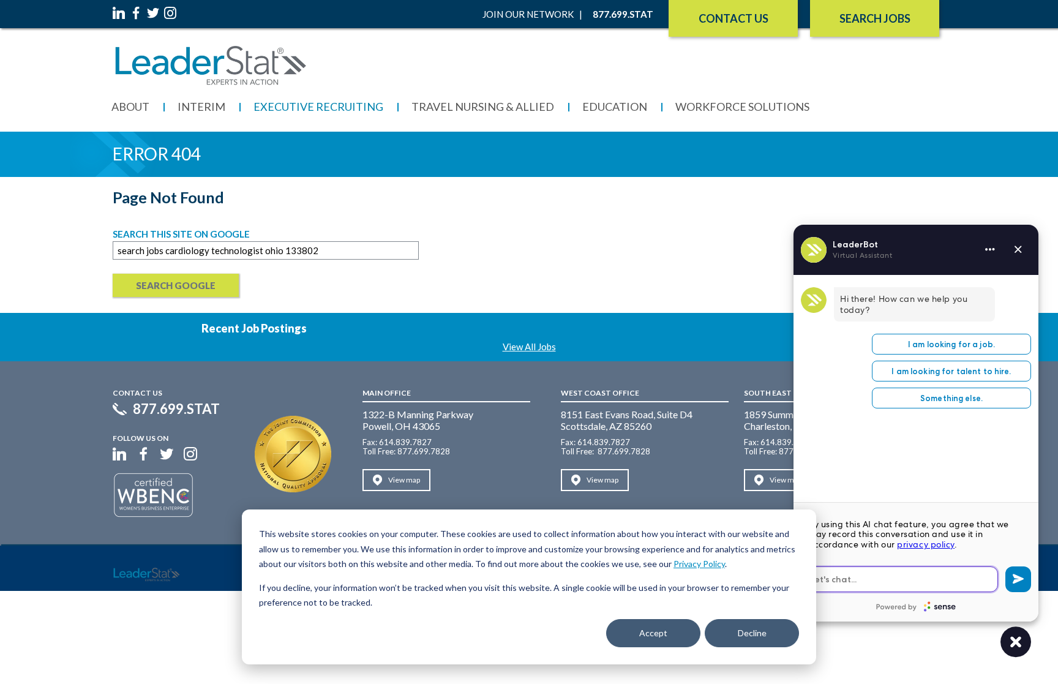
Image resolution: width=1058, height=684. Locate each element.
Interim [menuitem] (201, 106)
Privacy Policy (699, 563)
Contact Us (733, 18)
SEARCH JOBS (874, 18)
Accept (653, 633)
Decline (752, 633)
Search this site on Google (181, 233)
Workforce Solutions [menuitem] (742, 106)
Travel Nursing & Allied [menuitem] (482, 106)
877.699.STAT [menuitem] (623, 14)
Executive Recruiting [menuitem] (318, 106)
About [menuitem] (130, 106)
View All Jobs (529, 346)
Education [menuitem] (614, 106)
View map (404, 479)
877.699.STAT (176, 409)
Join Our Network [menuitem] (528, 14)
